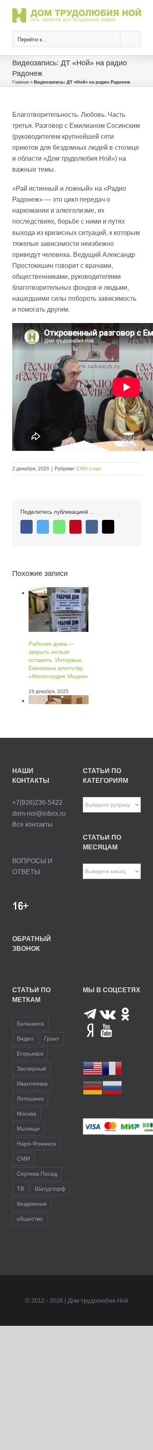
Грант (51, 1038)
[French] (112, 1067)
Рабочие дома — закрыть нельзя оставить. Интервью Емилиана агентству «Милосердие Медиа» (59, 659)
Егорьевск (30, 1053)
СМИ (23, 1158)
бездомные (32, 1203)
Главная (20, 82)
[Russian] (112, 1087)
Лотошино (30, 1098)
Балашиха (30, 1023)
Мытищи (28, 1128)
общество (30, 1218)
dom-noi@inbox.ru (39, 813)
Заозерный (31, 1068)
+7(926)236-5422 (37, 802)
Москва (26, 1113)
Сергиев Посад (37, 1173)
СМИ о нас (88, 469)
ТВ (20, 1188)
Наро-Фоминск (36, 1143)
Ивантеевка (32, 1083)
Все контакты (32, 824)
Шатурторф (50, 1188)
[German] (92, 1087)
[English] (92, 1067)
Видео (25, 1038)
